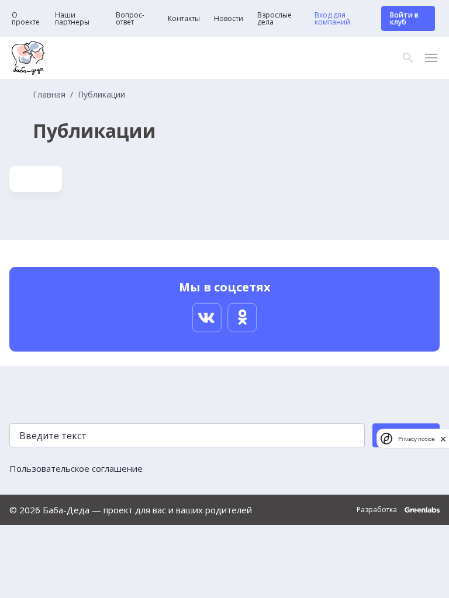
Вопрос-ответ (130, 19)
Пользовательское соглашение (76, 468)
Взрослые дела (274, 19)
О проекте (26, 19)
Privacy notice (416, 439)
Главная (49, 94)
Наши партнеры (72, 19)
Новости (228, 18)
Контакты (184, 18)
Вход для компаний (332, 19)
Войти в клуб (404, 18)
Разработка (378, 509)
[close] (443, 438)
